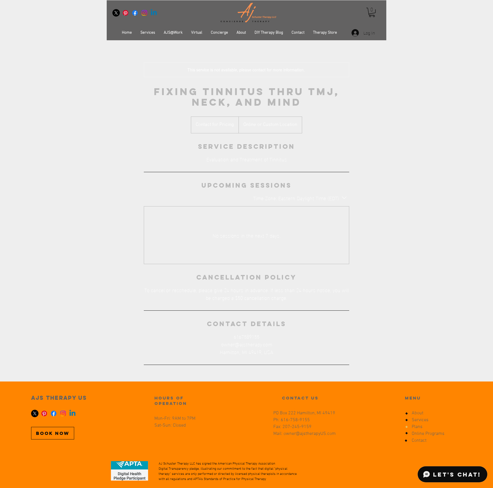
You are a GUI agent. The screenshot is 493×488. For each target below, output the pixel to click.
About (417, 413)
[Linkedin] (153, 13)
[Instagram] (144, 13)
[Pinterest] (125, 13)
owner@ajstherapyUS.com (310, 434)
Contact (419, 440)
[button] (371, 12)
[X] (116, 13)
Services (420, 420)
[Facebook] (135, 13)
